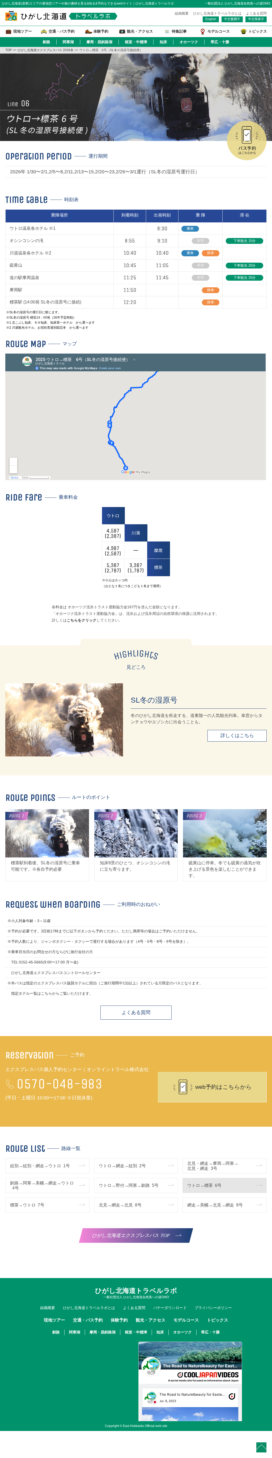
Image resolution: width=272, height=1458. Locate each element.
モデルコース (186, 1320)
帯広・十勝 (220, 42)
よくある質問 (256, 13)
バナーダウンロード (170, 1308)
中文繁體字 (232, 19)
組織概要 (182, 13)
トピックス (217, 1320)
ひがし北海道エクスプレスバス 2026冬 (46, 50)
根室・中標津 (136, 42)
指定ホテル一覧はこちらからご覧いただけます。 (52, 993)
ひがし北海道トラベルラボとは (217, 13)
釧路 (46, 42)
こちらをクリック (81, 620)
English (210, 19)
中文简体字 (256, 19)
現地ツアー (54, 1320)
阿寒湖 (68, 42)
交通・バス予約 (88, 1320)
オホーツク (189, 42)
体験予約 (119, 1320)
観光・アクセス (150, 1320)
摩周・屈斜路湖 (99, 42)
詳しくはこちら (237, 735)
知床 (163, 42)
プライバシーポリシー (213, 1308)
